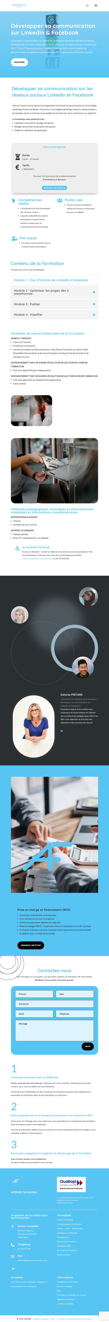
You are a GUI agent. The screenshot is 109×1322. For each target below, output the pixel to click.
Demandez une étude (31, 945)
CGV (53, 1319)
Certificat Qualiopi (65, 1303)
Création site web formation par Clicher (74, 1319)
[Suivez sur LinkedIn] (13, 1268)
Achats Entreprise (65, 1219)
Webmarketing (63, 1254)
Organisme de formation (67, 1282)
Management (63, 1237)
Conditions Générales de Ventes (71, 1295)
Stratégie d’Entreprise (67, 1250)
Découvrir (19, 62)
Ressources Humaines (67, 1241)
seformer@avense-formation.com (38, 558)
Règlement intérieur (66, 1299)
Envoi (87, 1046)
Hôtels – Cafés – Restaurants (70, 1228)
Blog (59, 1290)
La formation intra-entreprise (24, 1286)
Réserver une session (54, 188)
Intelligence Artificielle (67, 1233)
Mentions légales (64, 1286)
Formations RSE (64, 1246)
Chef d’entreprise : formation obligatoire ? (29, 1282)
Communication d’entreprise (69, 1224)
